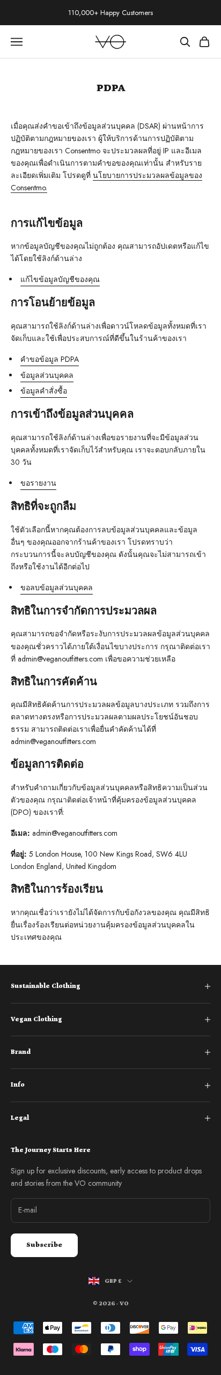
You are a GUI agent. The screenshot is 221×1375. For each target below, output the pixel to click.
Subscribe (44, 1245)
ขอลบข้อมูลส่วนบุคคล (56, 587)
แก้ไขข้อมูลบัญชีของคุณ (60, 279)
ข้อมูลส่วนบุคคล (46, 375)
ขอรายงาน (38, 483)
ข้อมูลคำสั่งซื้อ (43, 390)
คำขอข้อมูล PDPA (49, 359)
